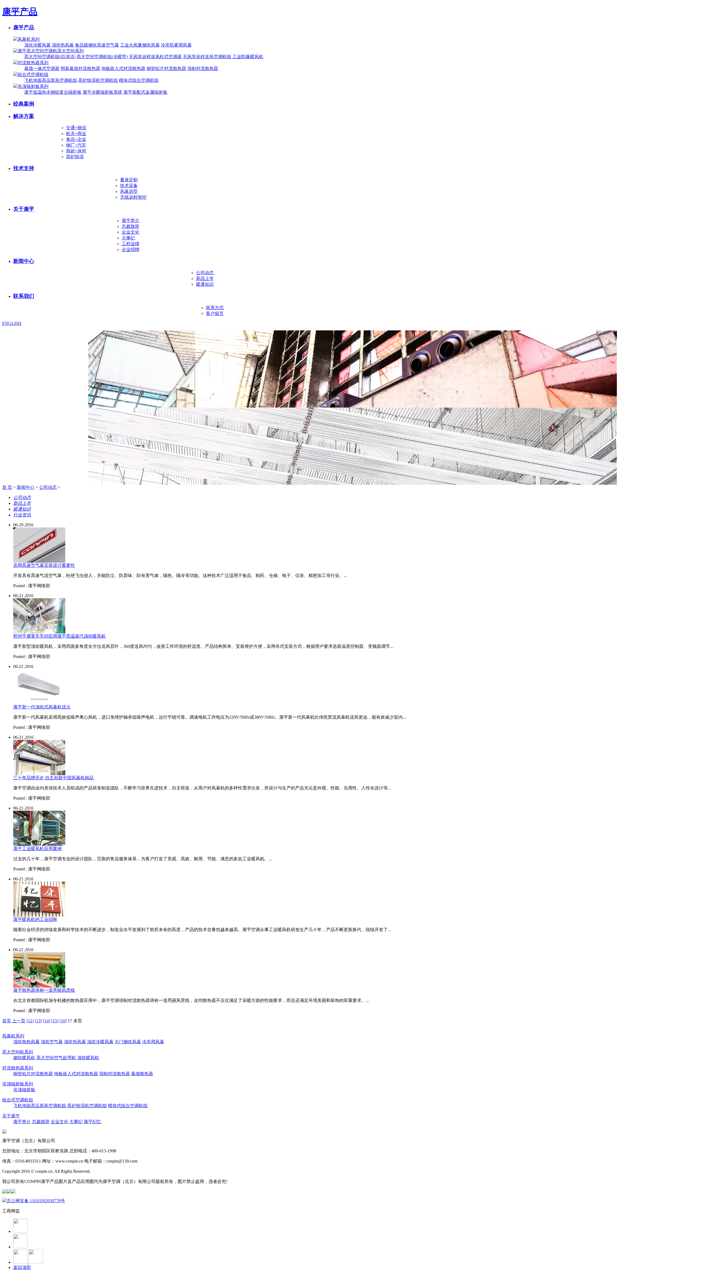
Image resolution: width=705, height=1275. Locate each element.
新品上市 (205, 278)
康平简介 (130, 220)
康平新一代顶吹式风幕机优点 (41, 707)
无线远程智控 (133, 197)
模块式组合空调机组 (139, 80)
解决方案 (23, 116)
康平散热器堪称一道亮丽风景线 (44, 990)
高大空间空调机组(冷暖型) (102, 56)
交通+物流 (76, 127)
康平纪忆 (92, 1121)
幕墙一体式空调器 (41, 68)
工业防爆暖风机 (247, 56)
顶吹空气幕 (52, 1041)
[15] (54, 1020)
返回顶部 (22, 1267)
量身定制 (129, 179)
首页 (6, 1020)
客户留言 (215, 313)
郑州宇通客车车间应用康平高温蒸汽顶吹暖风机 (59, 636)
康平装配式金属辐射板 (145, 92)
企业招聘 (130, 249)
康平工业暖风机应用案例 (37, 848)
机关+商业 (76, 133)
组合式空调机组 (33, 74)
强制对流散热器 (202, 68)
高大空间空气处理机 (56, 1057)
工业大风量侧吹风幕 (140, 45)
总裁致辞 (130, 226)
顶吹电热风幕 (26, 1041)
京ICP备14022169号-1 (112, 1171)
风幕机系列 (29, 39)
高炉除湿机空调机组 (98, 80)
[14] (46, 1020)
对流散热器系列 (33, 62)
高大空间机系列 (17, 1052)
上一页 (18, 1020)
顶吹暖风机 (88, 1057)
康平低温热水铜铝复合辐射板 (53, 92)
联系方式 (215, 307)
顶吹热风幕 (63, 45)
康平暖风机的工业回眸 (35, 919)
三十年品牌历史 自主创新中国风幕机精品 (53, 777)
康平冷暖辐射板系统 (102, 92)
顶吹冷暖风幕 (37, 45)
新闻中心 (23, 261)
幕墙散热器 (142, 1073)
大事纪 (128, 238)
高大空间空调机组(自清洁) (49, 56)
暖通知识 (205, 284)
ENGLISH (11, 323)
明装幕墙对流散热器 (80, 68)
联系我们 (23, 296)
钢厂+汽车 (76, 145)
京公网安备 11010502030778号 (36, 1200)
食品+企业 (76, 139)
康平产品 (19, 12)
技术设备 (129, 185)
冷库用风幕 (153, 1041)
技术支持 (23, 168)
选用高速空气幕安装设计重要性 (44, 565)
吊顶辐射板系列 (33, 86)
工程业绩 (130, 243)
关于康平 (23, 209)
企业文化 (130, 232)
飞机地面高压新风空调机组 (50, 80)
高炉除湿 (75, 156)
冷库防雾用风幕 (176, 45)
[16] (63, 1020)
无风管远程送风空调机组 (207, 56)
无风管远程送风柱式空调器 (155, 56)
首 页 (7, 487)
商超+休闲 (76, 151)
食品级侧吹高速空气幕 (97, 45)
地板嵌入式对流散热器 (123, 68)
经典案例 (23, 104)
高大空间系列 (70, 50)
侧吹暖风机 (24, 1057)
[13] (38, 1020)
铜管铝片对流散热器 (166, 68)
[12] (30, 1020)
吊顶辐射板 (24, 1089)
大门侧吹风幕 (128, 1041)
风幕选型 (129, 191)
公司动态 (205, 272)
